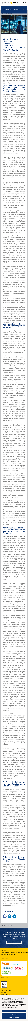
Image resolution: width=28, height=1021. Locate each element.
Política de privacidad (8, 952)
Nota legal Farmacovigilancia (5, 993)
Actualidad (8, 925)
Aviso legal (4, 954)
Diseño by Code (5, 977)
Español (6, 2)
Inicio (3, 925)
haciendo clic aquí (11, 1007)
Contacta (12, 954)
